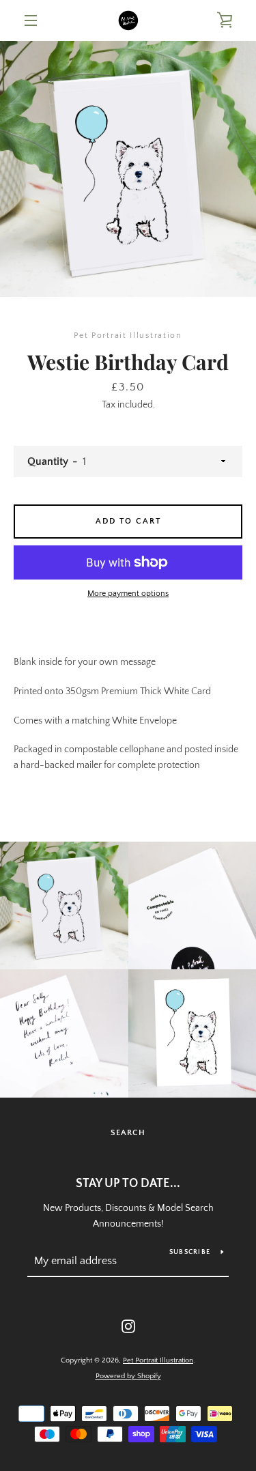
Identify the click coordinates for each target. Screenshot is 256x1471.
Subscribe (189, 1252)
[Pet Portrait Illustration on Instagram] (128, 1325)
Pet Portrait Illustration (158, 1360)
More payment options (128, 593)
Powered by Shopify (128, 1376)
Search (128, 1132)
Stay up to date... (128, 1183)
